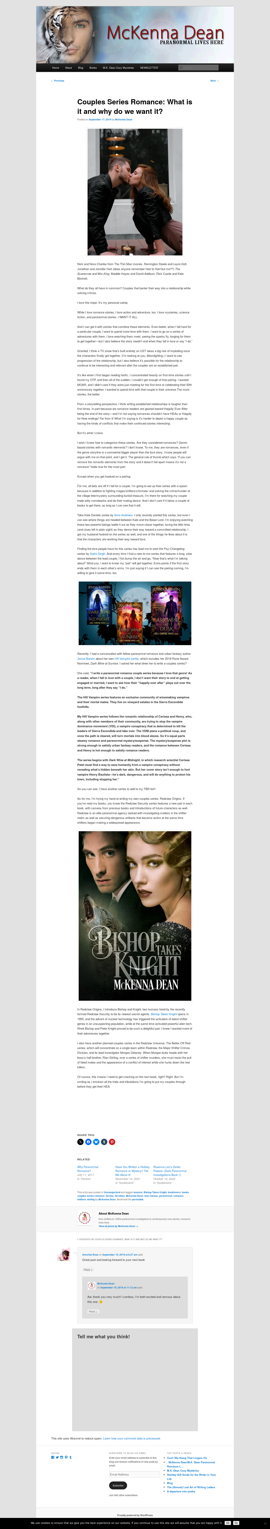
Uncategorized (112, 1192)
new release (151, 1196)
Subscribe (118, 1485)
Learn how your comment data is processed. (132, 1438)
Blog (80, 68)
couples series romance (91, 1196)
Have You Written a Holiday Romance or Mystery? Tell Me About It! (132, 1171)
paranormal (165, 1196)
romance (178, 1196)
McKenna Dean (123, 119)
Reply (88, 1269)
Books (93, 68)
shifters (81, 1199)
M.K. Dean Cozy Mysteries (118, 68)
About (68, 68)
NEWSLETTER (149, 68)
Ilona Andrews (123, 515)
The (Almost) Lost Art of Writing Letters (191, 1487)
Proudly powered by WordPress (135, 1515)
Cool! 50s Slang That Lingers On (187, 1458)
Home (55, 68)
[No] (265, 1523)
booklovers (174, 1192)
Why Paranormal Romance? (87, 1169)
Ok (227, 1522)
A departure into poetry (181, 1491)
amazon (138, 1192)
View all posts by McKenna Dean (118, 1226)
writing (91, 1199)
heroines (120, 1196)
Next (215, 80)
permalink (137, 1199)
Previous (57, 80)
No (236, 1522)
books (185, 1192)
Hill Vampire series (127, 658)
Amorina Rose (90, 1254)
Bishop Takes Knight (164, 1014)
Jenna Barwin (86, 658)
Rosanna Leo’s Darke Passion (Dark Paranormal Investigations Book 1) (169, 1171)
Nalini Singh (97, 553)
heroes (110, 1196)
